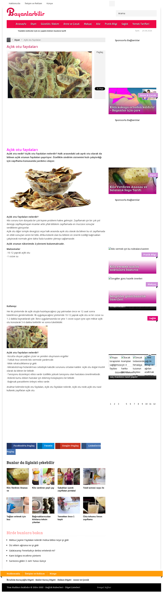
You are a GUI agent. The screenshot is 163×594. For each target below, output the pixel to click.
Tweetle (48, 445)
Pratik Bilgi (111, 24)
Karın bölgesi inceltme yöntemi (25, 555)
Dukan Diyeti (64, 579)
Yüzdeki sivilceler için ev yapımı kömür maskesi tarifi (42, 31)
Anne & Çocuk (148, 95)
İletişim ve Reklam (33, 3)
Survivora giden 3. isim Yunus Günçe (27, 560)
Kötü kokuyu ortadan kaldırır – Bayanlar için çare (132, 108)
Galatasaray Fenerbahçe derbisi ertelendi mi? (32, 550)
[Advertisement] (56, 125)
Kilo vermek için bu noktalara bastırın (124, 268)
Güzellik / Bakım (50, 24)
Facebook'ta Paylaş (24, 445)
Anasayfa (21, 24)
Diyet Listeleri (72, 587)
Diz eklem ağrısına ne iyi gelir (24, 545)
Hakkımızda (14, 3)
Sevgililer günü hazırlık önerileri (128, 297)
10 (146, 404)
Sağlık (125, 24)
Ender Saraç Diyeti (46, 579)
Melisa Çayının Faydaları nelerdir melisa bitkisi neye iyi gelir (39, 540)
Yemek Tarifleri (141, 24)
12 (154, 404)
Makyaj (88, 24)
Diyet (33, 24)
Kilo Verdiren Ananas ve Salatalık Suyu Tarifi (128, 188)
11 (150, 404)
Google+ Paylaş (70, 445)
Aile (98, 24)
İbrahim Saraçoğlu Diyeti (20, 579)
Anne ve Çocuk (72, 24)
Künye (50, 3)
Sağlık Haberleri (54, 587)
